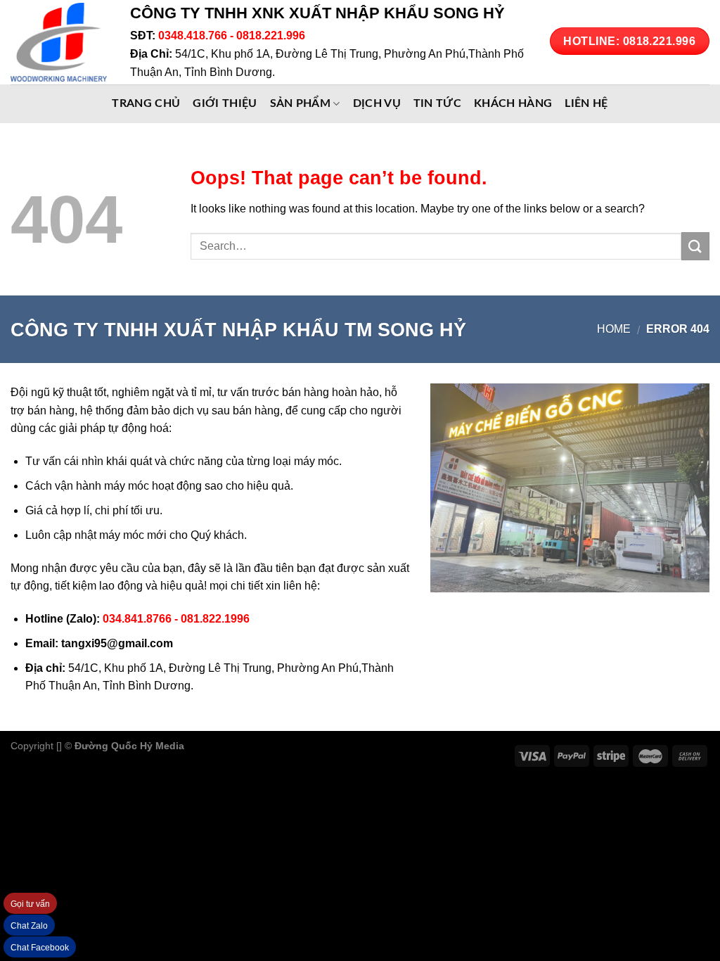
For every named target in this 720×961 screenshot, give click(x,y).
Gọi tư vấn (30, 904)
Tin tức (437, 103)
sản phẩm (300, 103)
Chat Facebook (40, 948)
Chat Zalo (29, 926)
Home (614, 329)
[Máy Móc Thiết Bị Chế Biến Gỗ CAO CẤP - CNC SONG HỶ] (60, 42)
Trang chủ (146, 103)
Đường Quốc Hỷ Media (129, 745)
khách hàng (513, 103)
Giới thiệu (225, 103)
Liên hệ (586, 103)
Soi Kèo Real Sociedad (303, 745)
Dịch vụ (377, 103)
